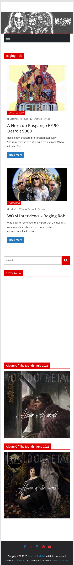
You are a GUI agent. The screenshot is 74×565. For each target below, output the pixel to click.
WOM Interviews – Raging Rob (36, 216)
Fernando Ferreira (41, 118)
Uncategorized (16, 113)
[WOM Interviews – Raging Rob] (37, 184)
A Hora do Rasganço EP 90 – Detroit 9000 (34, 128)
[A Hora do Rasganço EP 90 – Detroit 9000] (37, 88)
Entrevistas (14, 203)
